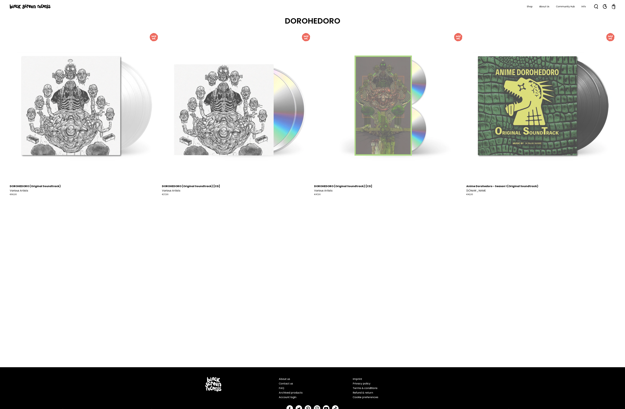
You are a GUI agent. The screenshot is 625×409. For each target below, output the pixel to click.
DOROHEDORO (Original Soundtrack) (35, 186)
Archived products (291, 393)
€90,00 (13, 194)
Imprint (357, 379)
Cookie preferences (365, 397)
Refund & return (363, 393)
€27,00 (165, 194)
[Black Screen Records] (30, 6)
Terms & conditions (365, 388)
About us (284, 379)
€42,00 (469, 194)
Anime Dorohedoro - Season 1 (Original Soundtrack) (502, 186)
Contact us (286, 383)
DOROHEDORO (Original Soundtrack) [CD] (191, 186)
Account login (287, 397)
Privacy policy (361, 383)
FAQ (281, 388)
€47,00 (317, 194)
